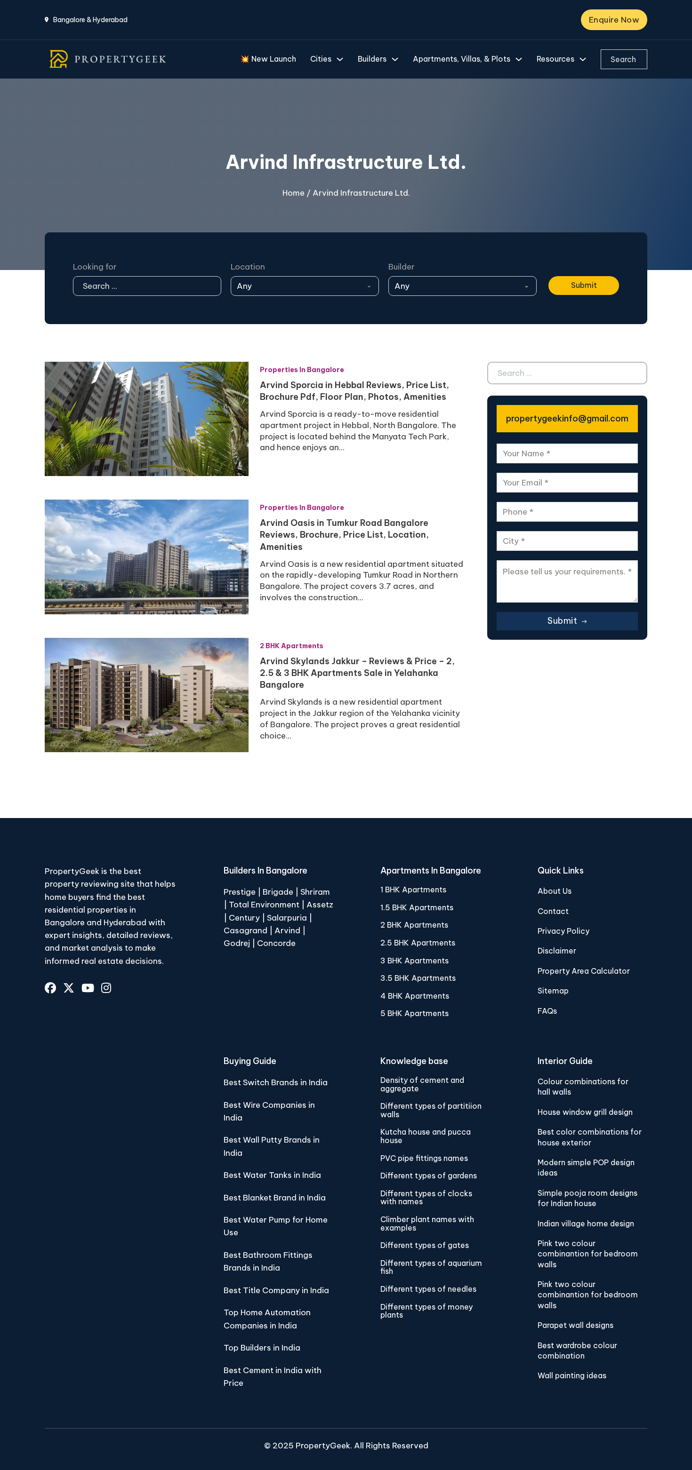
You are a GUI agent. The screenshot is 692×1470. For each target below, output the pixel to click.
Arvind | (290, 930)
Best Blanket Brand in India (275, 1197)
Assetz (319, 904)
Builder (401, 267)
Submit (584, 285)
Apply (559, 267)
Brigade (278, 892)
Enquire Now (614, 20)
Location (248, 267)
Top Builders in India (262, 1348)
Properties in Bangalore (302, 369)
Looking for (95, 267)
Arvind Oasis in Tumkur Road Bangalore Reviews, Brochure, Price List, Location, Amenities (344, 534)
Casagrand (245, 930)
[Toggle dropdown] (340, 59)
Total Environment (264, 904)
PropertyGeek (323, 1445)
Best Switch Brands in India (276, 1082)
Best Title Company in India (276, 1290)
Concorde (276, 943)
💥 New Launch (268, 59)
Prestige (240, 892)
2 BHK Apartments (291, 646)
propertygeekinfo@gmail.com (567, 418)
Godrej (237, 943)
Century (245, 918)
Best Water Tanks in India (272, 1175)
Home (293, 193)
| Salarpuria (284, 918)
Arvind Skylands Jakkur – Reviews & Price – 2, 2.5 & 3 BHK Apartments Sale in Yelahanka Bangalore (357, 673)
